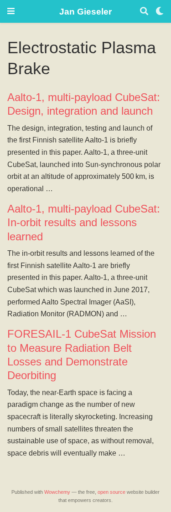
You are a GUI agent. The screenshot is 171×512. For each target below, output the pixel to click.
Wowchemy (57, 492)
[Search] (144, 11)
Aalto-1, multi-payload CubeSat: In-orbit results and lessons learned (83, 223)
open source (111, 492)
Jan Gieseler (85, 11)
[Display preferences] (159, 11)
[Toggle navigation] (11, 11)
